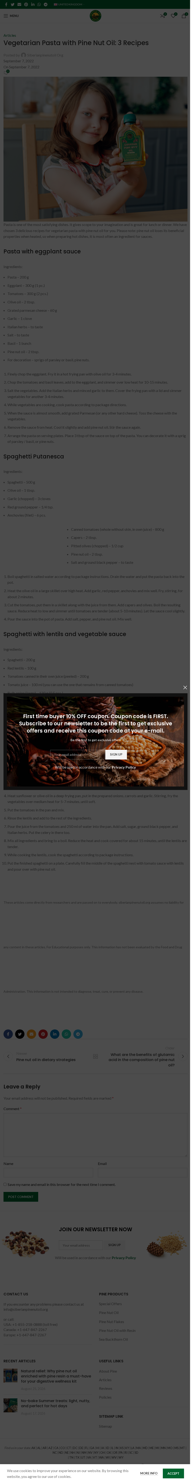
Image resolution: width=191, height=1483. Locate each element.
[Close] (185, 687)
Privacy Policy (124, 767)
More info (149, 1473)
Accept (173, 1473)
